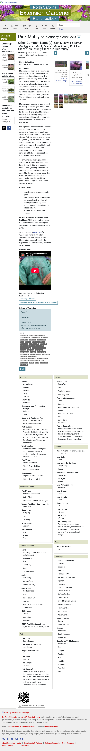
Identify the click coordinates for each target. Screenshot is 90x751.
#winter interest (24, 343)
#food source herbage (25, 348)
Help (36, 28)
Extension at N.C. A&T (10, 746)
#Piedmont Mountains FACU (37, 345)
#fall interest (45, 337)
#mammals (23, 350)
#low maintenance (35, 337)
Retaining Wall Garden (27, 299)
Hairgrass (76, 42)
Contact (53, 28)
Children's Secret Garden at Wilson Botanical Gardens (38, 303)
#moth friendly (23, 364)
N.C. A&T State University (30, 717)
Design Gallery (27, 27)
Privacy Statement (51, 727)
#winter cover (44, 362)
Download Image (61, 81)
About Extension (8, 743)
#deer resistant (41, 339)
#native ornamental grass (38, 341)
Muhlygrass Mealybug (6, 120)
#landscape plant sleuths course (28, 358)
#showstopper (45, 354)
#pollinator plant (24, 362)
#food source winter (42, 358)
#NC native (27, 341)
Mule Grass (61, 46)
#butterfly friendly (24, 352)
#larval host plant (33, 356)
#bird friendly (43, 343)
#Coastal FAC (30, 350)
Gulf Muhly (61, 42)
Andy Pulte (37, 232)
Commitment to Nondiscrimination (22, 727)
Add (22, 369)
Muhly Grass (43, 46)
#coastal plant (23, 356)
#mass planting (24, 339)
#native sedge (39, 350)
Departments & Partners (33, 743)
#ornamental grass (24, 337)
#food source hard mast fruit (39, 348)
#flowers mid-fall (24, 354)
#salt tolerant (32, 339)
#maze (21, 341)
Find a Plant (15, 27)
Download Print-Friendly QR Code (32, 706)
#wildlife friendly (24, 360)
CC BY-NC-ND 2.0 (76, 81)
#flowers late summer (35, 354)
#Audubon (32, 352)
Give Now (45, 27)
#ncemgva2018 (23, 335)
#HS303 (37, 362)
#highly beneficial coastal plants (37, 335)
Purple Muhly (60, 49)
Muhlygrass (26, 46)
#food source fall (24, 345)
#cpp (42, 360)
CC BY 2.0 (64, 78)
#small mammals (34, 343)
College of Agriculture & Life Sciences (59, 743)
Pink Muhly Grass (39, 49)
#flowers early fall (41, 352)
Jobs (19, 743)
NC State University (9, 717)
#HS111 (31, 362)
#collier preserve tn (34, 360)
